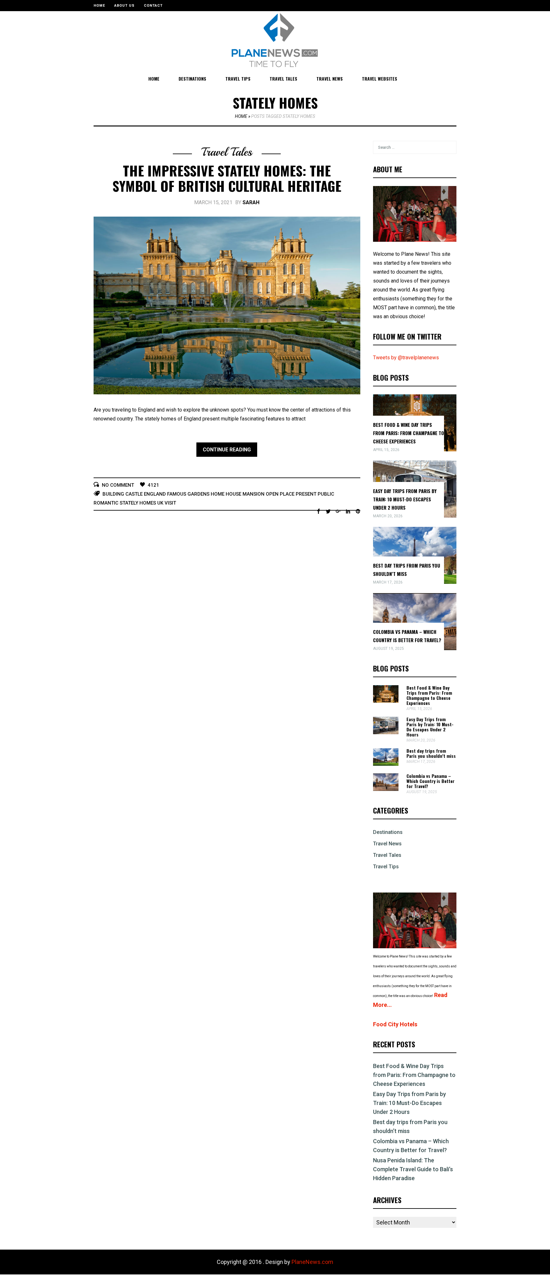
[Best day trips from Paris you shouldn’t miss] (385, 764)
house (233, 494)
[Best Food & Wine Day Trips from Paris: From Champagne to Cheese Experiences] (385, 701)
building (113, 494)
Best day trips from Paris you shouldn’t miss (431, 753)
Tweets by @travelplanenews (406, 358)
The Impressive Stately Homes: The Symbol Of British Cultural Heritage (226, 178)
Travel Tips (237, 78)
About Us (124, 6)
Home (99, 6)
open (272, 494)
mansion (253, 494)
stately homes (138, 503)
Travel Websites (379, 78)
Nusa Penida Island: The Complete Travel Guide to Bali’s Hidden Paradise (413, 1169)
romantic (106, 503)
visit (170, 503)
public (326, 494)
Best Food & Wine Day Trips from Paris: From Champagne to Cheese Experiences (408, 433)
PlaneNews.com (312, 1262)
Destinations (192, 78)
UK (160, 503)
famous (176, 494)
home (217, 494)
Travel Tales (283, 78)
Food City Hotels (395, 1024)
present (306, 494)
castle (134, 494)
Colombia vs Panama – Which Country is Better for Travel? (430, 780)
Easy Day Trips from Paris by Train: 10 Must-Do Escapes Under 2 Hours (405, 499)
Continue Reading (227, 450)
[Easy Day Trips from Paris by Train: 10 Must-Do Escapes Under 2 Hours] (385, 732)
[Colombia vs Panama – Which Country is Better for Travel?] (385, 789)
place (287, 494)
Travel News (329, 78)
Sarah (251, 202)
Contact (153, 6)
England (155, 494)
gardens (198, 494)
